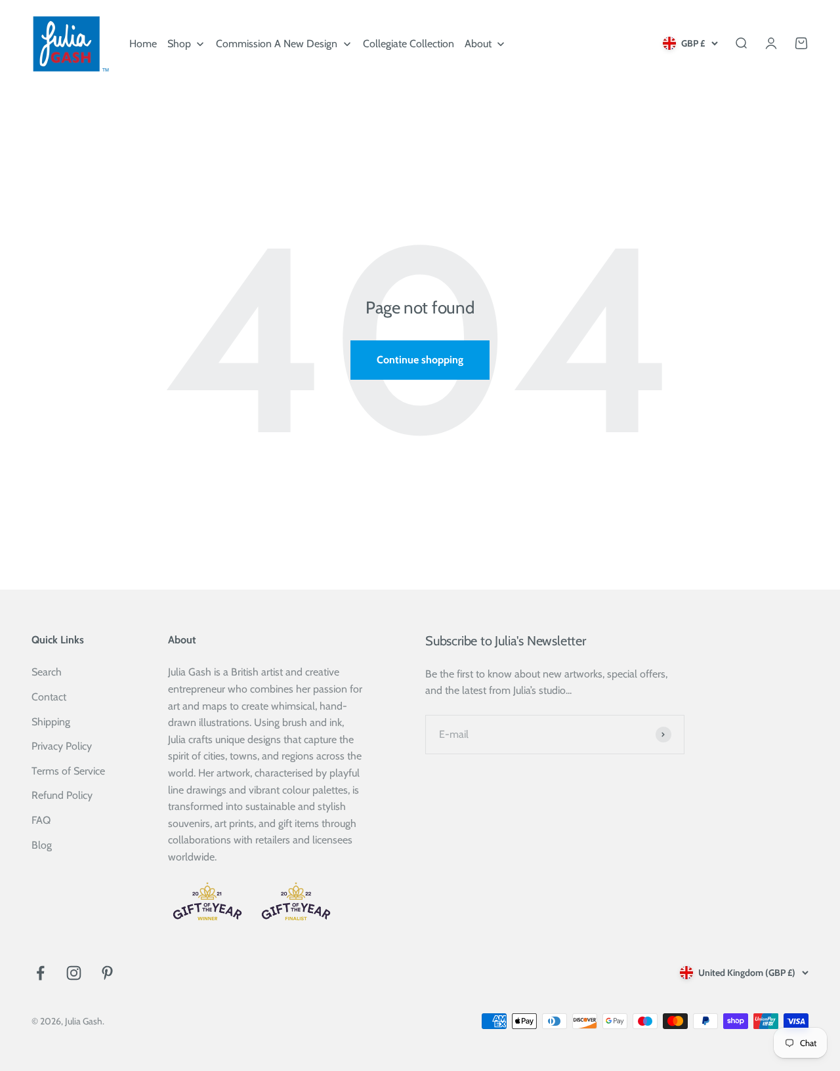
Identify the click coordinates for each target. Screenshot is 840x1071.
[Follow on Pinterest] (107, 973)
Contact (49, 697)
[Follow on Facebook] (40, 973)
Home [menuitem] (143, 43)
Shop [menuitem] (179, 43)
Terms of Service (68, 771)
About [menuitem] (478, 43)
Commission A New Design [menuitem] (276, 43)
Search (47, 672)
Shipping (51, 722)
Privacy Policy (62, 746)
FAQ (41, 820)
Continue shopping (420, 360)
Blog (42, 845)
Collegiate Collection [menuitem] (408, 43)
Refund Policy (62, 795)
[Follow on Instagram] (74, 973)
